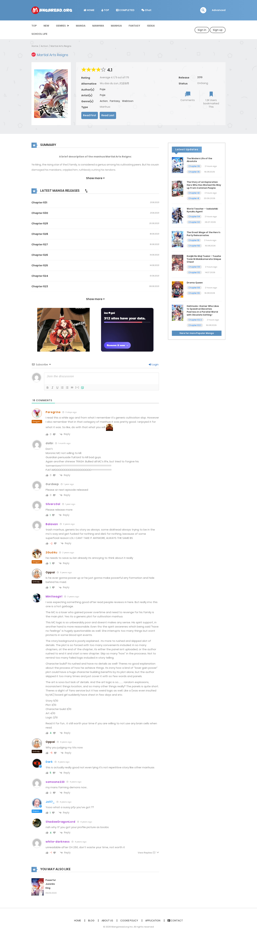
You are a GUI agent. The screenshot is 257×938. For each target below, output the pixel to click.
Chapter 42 (194, 193)
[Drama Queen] (177, 289)
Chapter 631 (39, 202)
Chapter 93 (194, 222)
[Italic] (52, 387)
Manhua (116, 25)
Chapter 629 (39, 223)
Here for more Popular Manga (197, 333)
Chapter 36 (194, 166)
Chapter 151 (193, 240)
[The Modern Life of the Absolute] (177, 165)
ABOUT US (107, 920)
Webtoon (127, 101)
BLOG (91, 920)
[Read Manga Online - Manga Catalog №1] (51, 10)
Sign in (202, 30)
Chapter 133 (194, 266)
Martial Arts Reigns (61, 46)
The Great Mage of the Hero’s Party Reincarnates (203, 234)
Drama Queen (195, 282)
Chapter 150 (194, 245)
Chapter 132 (194, 272)
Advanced (219, 10)
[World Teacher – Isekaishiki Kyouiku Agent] (177, 215)
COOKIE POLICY (129, 920)
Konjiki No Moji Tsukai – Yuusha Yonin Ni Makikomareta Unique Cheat (204, 259)
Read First (89, 115)
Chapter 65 (194, 293)
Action (44, 46)
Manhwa (98, 25)
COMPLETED (126, 10)
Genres (61, 25)
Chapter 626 (39, 255)
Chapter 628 (39, 234)
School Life (39, 34)
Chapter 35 (193, 171)
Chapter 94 (194, 216)
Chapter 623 (39, 286)
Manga (80, 25)
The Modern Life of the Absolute (199, 160)
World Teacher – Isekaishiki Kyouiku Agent (202, 210)
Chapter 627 (39, 244)
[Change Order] (86, 190)
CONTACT (176, 920)
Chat (147, 10)
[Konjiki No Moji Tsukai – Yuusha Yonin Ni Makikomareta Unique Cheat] (177, 262)
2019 (199, 77)
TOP (106, 10)
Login (155, 364)
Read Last (107, 115)
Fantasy (134, 25)
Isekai (151, 25)
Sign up (218, 30)
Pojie (102, 89)
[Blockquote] (72, 387)
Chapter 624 (39, 276)
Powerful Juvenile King (50, 884)
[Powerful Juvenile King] (37, 886)
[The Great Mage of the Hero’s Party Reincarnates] (177, 239)
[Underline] (57, 387)
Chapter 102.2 (195, 319)
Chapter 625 (39, 265)
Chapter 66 (194, 287)
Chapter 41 (193, 198)
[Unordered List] (67, 387)
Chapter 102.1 (194, 325)
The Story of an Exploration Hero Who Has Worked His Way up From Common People (204, 185)
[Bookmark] (211, 94)
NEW (46, 25)
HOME (90, 10)
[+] (77, 387)
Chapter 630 (39, 213)
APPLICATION (152, 920)
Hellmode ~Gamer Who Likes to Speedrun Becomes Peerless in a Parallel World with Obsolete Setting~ (203, 310)
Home (35, 46)
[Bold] (47, 387)
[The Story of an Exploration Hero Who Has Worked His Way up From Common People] (177, 188)
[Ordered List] (62, 387)
